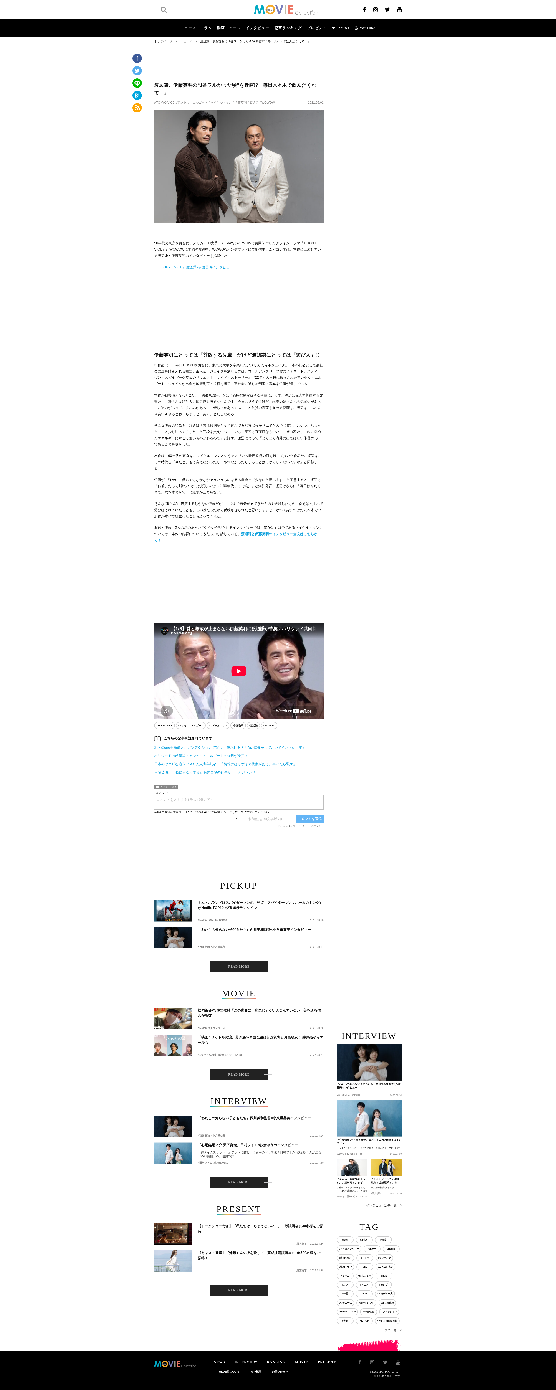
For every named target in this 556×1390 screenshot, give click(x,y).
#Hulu (384, 1275)
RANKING (276, 1362)
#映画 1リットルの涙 (230, 1055)
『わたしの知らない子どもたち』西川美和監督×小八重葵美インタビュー (254, 929)
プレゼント (317, 28)
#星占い (364, 1239)
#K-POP (364, 1320)
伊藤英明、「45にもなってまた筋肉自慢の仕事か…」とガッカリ (204, 772)
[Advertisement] (239, 62)
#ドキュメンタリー (349, 1248)
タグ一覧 (390, 1330)
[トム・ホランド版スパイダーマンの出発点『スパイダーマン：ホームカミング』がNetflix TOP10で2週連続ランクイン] (173, 911)
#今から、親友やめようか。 (350, 1196)
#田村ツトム (205, 1162)
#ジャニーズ (345, 1302)
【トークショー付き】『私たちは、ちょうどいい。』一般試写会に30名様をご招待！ (260, 1228)
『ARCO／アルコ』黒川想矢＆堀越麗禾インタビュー (385, 1181)
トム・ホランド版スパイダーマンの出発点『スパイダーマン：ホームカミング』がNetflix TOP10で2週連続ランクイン (260, 905)
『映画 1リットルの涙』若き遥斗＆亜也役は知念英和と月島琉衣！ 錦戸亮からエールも (260, 1039)
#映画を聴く (345, 1257)
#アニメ (364, 1284)
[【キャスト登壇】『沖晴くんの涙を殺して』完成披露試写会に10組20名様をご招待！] (173, 1261)
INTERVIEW (246, 1362)
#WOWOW (267, 102)
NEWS (219, 1362)
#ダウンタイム (217, 1028)
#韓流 (383, 1239)
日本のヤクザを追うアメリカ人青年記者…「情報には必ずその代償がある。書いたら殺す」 (225, 764)
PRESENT (327, 1362)
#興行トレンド (366, 1302)
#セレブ (383, 1284)
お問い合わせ (280, 1371)
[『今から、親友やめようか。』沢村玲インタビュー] (352, 1167)
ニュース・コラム (196, 28)
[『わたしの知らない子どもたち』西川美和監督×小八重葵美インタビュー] (173, 938)
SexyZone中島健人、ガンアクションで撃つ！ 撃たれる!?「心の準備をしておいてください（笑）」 (231, 747)
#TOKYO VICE (164, 102)
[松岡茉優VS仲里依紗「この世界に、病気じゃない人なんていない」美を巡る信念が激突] (173, 1018)
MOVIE (301, 1362)
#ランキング (384, 1257)
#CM (364, 1293)
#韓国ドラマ (345, 1266)
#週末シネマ (364, 1275)
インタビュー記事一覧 (381, 1205)
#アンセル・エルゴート (191, 102)
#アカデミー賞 (385, 1293)
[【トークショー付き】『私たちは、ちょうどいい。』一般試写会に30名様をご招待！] (173, 1234)
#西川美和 (204, 947)
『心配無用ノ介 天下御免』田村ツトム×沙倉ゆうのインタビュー (248, 1145)
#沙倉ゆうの (220, 1162)
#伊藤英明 (240, 102)
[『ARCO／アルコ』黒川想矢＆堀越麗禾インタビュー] (386, 1167)
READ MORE (239, 966)
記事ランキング (288, 28)
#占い (345, 1284)
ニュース (186, 41)
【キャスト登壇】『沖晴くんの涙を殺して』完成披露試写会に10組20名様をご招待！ (259, 1255)
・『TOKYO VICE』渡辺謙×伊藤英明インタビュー (193, 267)
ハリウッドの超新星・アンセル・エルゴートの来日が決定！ (201, 756)
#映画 (345, 1239)
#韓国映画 (368, 1311)
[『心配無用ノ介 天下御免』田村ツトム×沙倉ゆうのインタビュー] (173, 1153)
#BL (365, 1266)
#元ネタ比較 (387, 1302)
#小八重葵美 (218, 947)
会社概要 (256, 1371)
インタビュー (257, 28)
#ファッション (389, 1311)
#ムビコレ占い (385, 1266)
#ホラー (372, 1248)
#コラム (345, 1275)
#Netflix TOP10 (217, 920)
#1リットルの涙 (207, 1055)
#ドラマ (365, 1257)
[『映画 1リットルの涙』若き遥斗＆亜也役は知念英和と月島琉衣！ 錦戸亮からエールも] (173, 1045)
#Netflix (202, 920)
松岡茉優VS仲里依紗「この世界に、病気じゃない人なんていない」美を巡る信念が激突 (259, 1012)
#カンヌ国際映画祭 (387, 1320)
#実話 (345, 1320)
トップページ (163, 41)
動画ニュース (229, 28)
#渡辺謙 (253, 102)
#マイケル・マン (220, 102)
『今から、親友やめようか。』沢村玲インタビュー (351, 1181)
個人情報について (229, 1371)
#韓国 (345, 1293)
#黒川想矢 (376, 1193)
